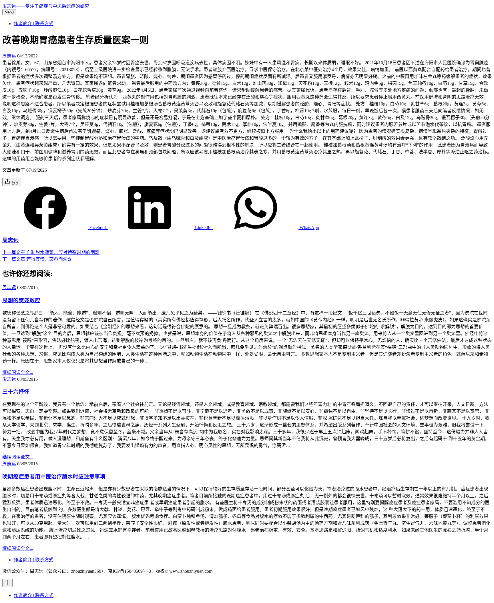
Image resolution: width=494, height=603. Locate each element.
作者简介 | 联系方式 (33, 23)
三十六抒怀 (15, 392)
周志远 (9, 55)
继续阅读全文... (17, 372)
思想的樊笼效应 (21, 300)
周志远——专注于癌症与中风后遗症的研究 (45, 6)
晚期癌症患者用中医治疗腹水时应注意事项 (53, 477)
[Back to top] (7, 583)
